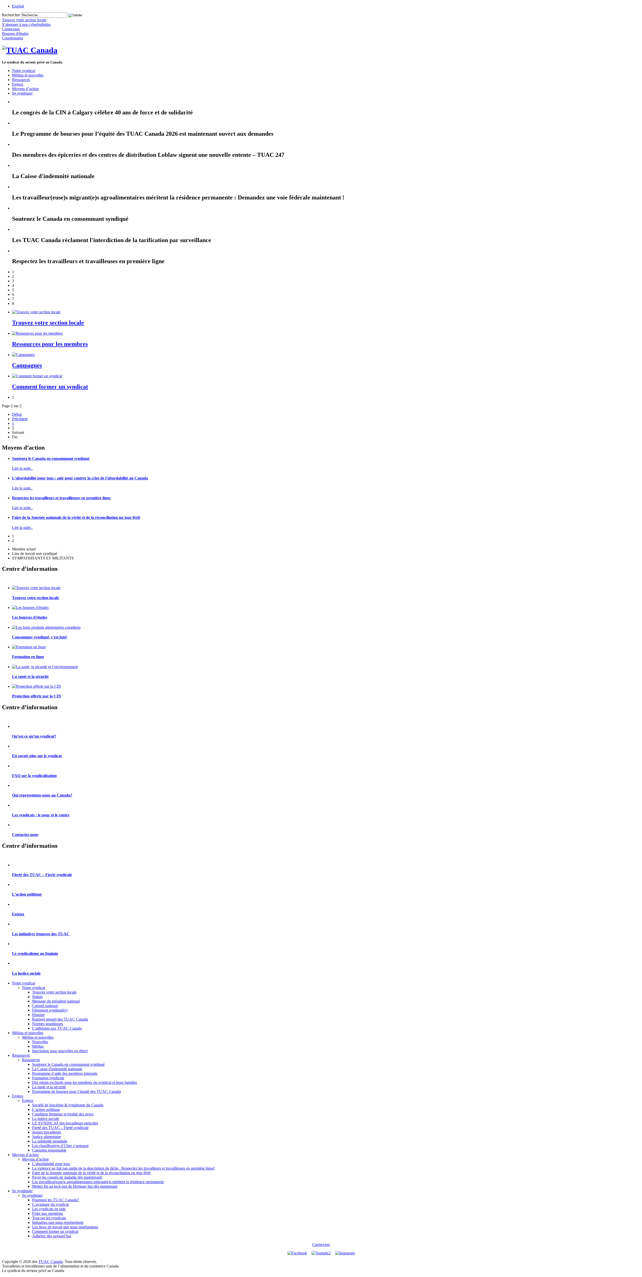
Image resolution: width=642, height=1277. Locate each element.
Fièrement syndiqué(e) (49, 1010)
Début (17, 414)
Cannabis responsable (49, 1150)
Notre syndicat (23, 70)
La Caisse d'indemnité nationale (57, 1069)
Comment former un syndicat (50, 386)
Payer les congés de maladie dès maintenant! (67, 1177)
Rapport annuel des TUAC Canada (60, 1019)
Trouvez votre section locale (48, 322)
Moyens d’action (25, 89)
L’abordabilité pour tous (51, 1164)
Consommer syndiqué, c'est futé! (39, 637)
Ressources (21, 80)
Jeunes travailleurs (46, 1132)
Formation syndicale (48, 1078)
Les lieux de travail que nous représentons (65, 1227)
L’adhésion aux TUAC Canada (57, 1028)
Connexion (321, 1244)
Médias (38, 1046)
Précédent (20, 419)
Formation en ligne (28, 657)
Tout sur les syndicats (49, 1218)
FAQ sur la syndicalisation (34, 775)
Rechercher (11, 15)
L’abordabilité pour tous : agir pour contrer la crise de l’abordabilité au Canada (80, 478)
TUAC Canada (50, 1261)
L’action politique (27, 894)
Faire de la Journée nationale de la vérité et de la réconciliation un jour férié (76, 517)
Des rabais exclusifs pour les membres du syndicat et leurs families (84, 1082)
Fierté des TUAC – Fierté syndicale (42, 875)
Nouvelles (40, 1042)
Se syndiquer (22, 93)
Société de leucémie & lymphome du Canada (67, 1105)
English (18, 6)
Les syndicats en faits (49, 1209)
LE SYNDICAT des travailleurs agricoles (65, 1123)
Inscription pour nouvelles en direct (60, 1051)
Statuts (37, 997)
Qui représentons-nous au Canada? (42, 795)
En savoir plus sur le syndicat (37, 756)
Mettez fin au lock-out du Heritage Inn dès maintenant (74, 1186)
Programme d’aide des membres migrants (64, 1073)
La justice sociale (26, 973)
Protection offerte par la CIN (36, 696)
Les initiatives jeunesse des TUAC (40, 934)
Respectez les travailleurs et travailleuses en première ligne (61, 498)
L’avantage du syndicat (50, 1204)
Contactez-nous (25, 834)
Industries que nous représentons (58, 1222)
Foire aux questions (47, 1213)
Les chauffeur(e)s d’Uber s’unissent (60, 1146)
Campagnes (27, 365)
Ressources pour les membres (50, 344)
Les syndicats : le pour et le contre (40, 815)
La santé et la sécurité (30, 676)
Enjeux (17, 84)
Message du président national (56, 1001)
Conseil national (45, 1006)
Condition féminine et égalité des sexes (63, 1114)
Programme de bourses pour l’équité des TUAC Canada (76, 1091)
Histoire (38, 1015)
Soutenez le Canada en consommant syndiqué (51, 458)
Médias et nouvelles (27, 75)
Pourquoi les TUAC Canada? (55, 1200)
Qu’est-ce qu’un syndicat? (34, 736)
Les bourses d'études (29, 617)
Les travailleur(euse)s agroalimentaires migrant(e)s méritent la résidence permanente (98, 1182)
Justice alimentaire (46, 1136)
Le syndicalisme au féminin (35, 953)
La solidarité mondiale (49, 1141)
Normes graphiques (47, 1024)
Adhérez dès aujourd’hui (51, 1236)
